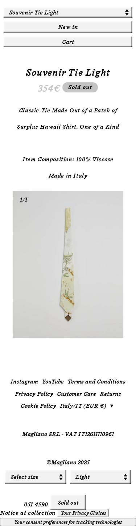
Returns (110, 393)
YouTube (53, 381)
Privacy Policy (34, 393)
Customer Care (76, 393)
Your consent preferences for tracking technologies (68, 522)
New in (68, 27)
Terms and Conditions (96, 381)
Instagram (24, 381)
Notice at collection (28, 512)
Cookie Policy (38, 405)
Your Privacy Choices (83, 513)
